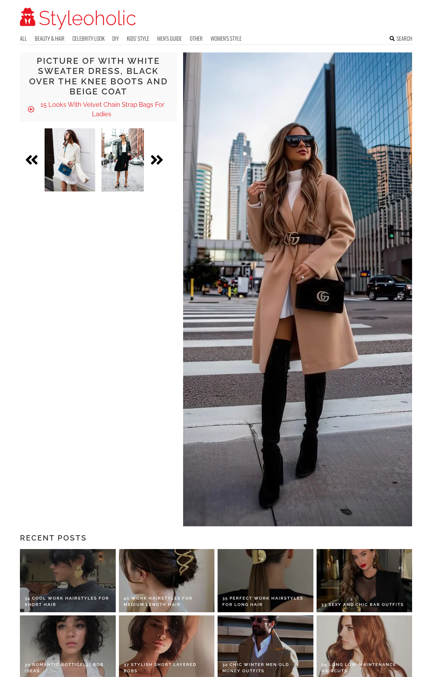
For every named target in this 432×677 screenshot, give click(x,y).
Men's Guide (169, 38)
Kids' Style (138, 38)
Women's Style (226, 38)
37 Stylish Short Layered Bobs (160, 667)
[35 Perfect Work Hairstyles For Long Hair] (265, 580)
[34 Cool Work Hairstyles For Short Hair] (68, 580)
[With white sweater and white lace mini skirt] (69, 159)
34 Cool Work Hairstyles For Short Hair (67, 601)
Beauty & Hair (50, 38)
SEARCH (404, 38)
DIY (115, 38)
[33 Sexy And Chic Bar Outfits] (364, 580)
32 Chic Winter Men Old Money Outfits (255, 667)
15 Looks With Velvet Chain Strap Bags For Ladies (101, 109)
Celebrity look (88, 38)
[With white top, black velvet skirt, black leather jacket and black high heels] (122, 159)
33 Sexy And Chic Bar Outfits (362, 604)
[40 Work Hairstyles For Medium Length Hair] (167, 580)
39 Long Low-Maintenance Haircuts (358, 667)
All (23, 38)
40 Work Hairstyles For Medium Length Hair (158, 601)
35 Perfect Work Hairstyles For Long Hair (262, 601)
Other (196, 38)
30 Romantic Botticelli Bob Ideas (64, 667)
